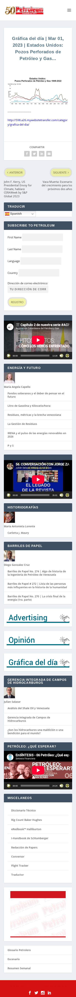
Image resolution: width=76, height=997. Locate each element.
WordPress (63, 986)
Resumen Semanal (19, 968)
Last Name (14, 249)
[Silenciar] (61, 355)
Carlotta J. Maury (18, 533)
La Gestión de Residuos (22, 424)
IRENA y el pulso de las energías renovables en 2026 (37, 434)
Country (13, 273)
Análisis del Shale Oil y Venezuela (28, 708)
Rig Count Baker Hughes (26, 820)
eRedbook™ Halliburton (26, 829)
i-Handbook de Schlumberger (29, 838)
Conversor (17, 856)
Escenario (14, 959)
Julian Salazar (12, 701)
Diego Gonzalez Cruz (17, 565)
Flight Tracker (19, 865)
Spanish (15, 213)
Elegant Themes (32, 986)
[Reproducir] (9, 355)
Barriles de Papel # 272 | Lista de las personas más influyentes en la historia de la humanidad (37, 585)
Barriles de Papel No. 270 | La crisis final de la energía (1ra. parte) (36, 598)
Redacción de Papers (24, 847)
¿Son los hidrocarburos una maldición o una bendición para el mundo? (35, 731)
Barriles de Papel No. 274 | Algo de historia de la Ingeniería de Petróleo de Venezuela (37, 573)
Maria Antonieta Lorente (19, 526)
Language (14, 261)
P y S (11, 445)
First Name (14, 237)
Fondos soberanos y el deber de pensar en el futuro (36, 395)
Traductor (17, 874)
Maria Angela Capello (17, 387)
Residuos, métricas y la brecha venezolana (34, 415)
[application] (38, 340)
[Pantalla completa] (67, 355)
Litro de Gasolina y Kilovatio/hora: (29, 405)
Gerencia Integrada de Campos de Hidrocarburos (29, 719)
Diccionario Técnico (23, 810)
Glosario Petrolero (19, 950)
